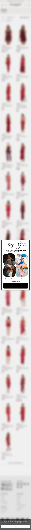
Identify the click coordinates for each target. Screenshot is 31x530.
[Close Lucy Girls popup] (28, 242)
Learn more (15, 286)
